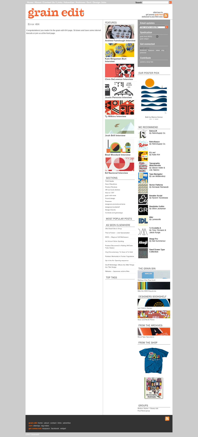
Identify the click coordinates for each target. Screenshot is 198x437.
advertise (67, 423)
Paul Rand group (144, 411)
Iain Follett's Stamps (145, 308)
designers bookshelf (112, 207)
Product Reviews (111, 187)
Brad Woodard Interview (117, 154)
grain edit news (110, 195)
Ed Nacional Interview (116, 173)
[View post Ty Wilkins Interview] (119, 114)
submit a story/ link (146, 62)
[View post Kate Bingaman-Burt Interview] (119, 56)
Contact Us (49, 2)
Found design (110, 198)
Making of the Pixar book (146, 280)
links (60, 423)
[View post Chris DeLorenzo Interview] (119, 76)
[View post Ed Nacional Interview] (119, 170)
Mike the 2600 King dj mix (147, 291)
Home (30, 2)
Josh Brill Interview (115, 135)
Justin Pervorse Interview (118, 97)
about (46, 423)
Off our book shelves (112, 190)
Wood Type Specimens (146, 337)
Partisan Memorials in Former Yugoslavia (119, 256)
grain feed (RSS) (146, 36)
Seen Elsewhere (111, 184)
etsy (162, 50)
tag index (45, 426)
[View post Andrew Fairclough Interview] (119, 38)
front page (50, 33)
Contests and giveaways (114, 213)
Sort (89, 2)
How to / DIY (109, 193)
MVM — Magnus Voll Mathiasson (117, 237)
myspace (151, 50)
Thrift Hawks (109, 181)
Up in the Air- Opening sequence (117, 260)
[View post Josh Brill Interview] (119, 133)
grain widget (144, 39)
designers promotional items (115, 204)
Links (59, 2)
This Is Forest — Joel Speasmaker (117, 233)
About (38, 2)
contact (53, 423)
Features (108, 201)
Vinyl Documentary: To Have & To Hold (119, 252)
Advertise (69, 2)
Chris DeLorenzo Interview (119, 79)
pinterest (143, 52)
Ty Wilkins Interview (115, 116)
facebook (143, 50)
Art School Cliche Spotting (114, 241)
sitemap (36, 426)
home (40, 423)
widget (63, 428)
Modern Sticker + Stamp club (148, 408)
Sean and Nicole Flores (146, 320)
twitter (158, 50)
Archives (80, 2)
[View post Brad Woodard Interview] (119, 152)
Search (138, 2)
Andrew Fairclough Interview (120, 40)
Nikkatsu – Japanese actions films (117, 271)
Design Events (110, 210)
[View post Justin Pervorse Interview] (119, 95)
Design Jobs (99, 2)
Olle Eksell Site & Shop (113, 228)
